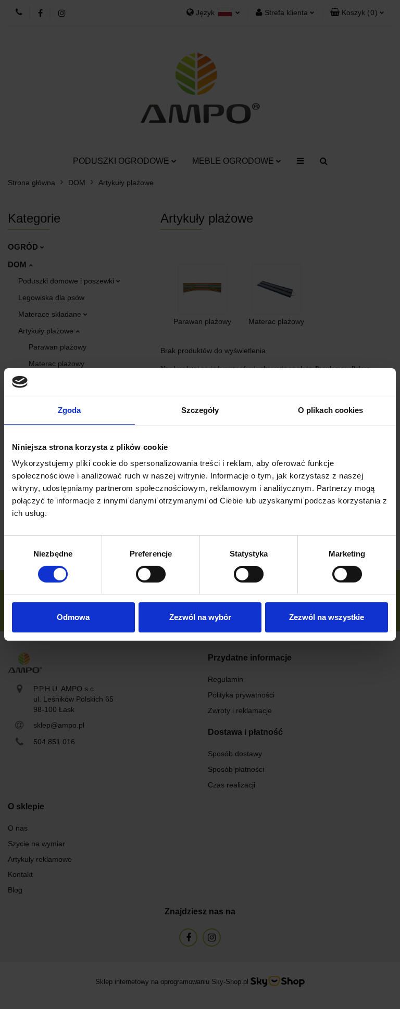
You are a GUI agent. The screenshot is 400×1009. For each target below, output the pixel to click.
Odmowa (73, 617)
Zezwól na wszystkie (326, 617)
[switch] (151, 574)
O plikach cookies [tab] (331, 409)
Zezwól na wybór (200, 617)
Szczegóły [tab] (200, 409)
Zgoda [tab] (69, 409)
